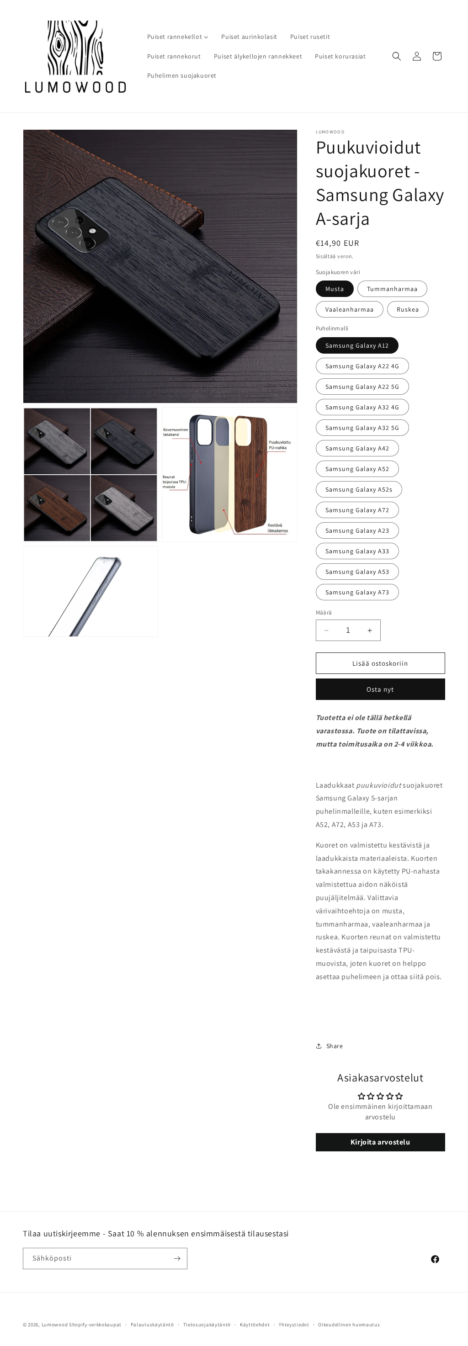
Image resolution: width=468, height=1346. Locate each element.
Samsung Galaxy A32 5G (362, 428)
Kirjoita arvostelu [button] (380, 1142)
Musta (334, 289)
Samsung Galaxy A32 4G (362, 407)
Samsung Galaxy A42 (357, 448)
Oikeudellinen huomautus (349, 1324)
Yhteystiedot (294, 1324)
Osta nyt (380, 689)
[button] (397, 56)
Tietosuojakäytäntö (207, 1324)
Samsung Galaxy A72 (357, 510)
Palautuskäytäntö (152, 1324)
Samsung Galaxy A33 (357, 551)
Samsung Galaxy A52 (357, 469)
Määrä (324, 612)
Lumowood (55, 1324)
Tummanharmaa (392, 289)
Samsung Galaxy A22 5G (362, 386)
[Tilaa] (177, 1258)
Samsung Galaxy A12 (357, 345)
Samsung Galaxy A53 (357, 571)
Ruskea (408, 309)
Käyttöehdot (255, 1324)
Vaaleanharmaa (349, 309)
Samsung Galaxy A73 (357, 592)
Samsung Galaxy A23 (357, 530)
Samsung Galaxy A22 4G (362, 366)
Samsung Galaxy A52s (359, 489)
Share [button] (334, 1046)
